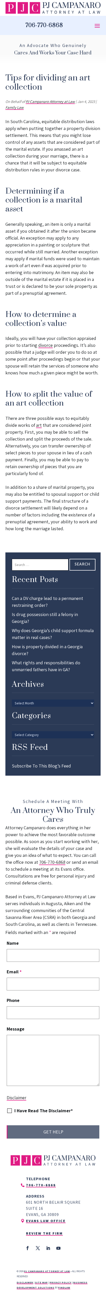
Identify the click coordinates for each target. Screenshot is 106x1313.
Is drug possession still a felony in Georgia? (45, 617)
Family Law (14, 107)
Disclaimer (16, 1098)
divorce (45, 345)
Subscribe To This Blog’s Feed (41, 766)
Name (13, 943)
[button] (97, 25)
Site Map (41, 1282)
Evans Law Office (46, 1221)
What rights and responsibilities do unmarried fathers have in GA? (46, 666)
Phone (13, 1000)
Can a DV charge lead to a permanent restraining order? (47, 601)
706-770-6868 (44, 25)
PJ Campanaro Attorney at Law (50, 101)
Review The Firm (44, 1233)
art (39, 425)
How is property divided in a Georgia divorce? (47, 650)
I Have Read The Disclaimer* (43, 1111)
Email (14, 972)
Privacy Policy (61, 1282)
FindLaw (64, 1287)
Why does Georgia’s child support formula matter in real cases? (53, 634)
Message (15, 1029)
